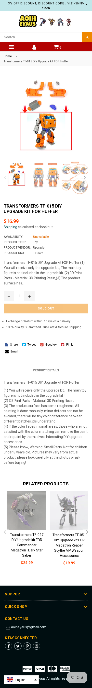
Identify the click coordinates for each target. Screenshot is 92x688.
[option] (15, 174)
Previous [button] (5, 177)
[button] (21, 679)
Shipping (10, 227)
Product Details (46, 370)
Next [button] (84, 177)
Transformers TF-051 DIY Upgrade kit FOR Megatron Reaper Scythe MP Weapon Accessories (69, 545)
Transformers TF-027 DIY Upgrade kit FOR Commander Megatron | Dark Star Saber (26, 545)
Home (8, 56)
